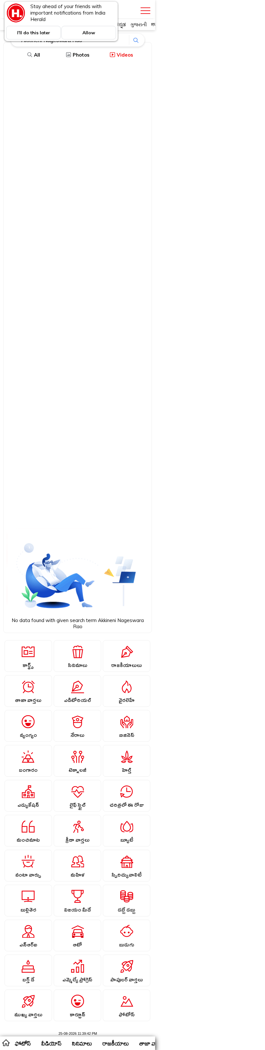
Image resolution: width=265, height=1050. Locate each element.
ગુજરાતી (138, 24)
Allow (88, 33)
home (5, 1042)
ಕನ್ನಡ (121, 24)
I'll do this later (33, 33)
